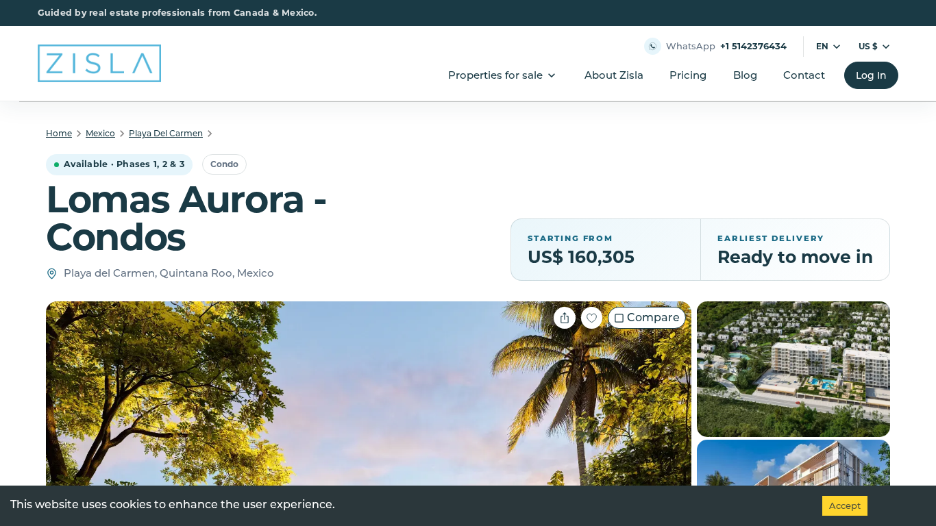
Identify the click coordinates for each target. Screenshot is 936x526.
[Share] (565, 318)
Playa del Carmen (166, 133)
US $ (868, 46)
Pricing (687, 75)
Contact (804, 75)
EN (822, 46)
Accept (845, 505)
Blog (745, 75)
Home (59, 133)
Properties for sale (495, 75)
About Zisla (613, 75)
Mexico (100, 133)
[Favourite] (591, 318)
